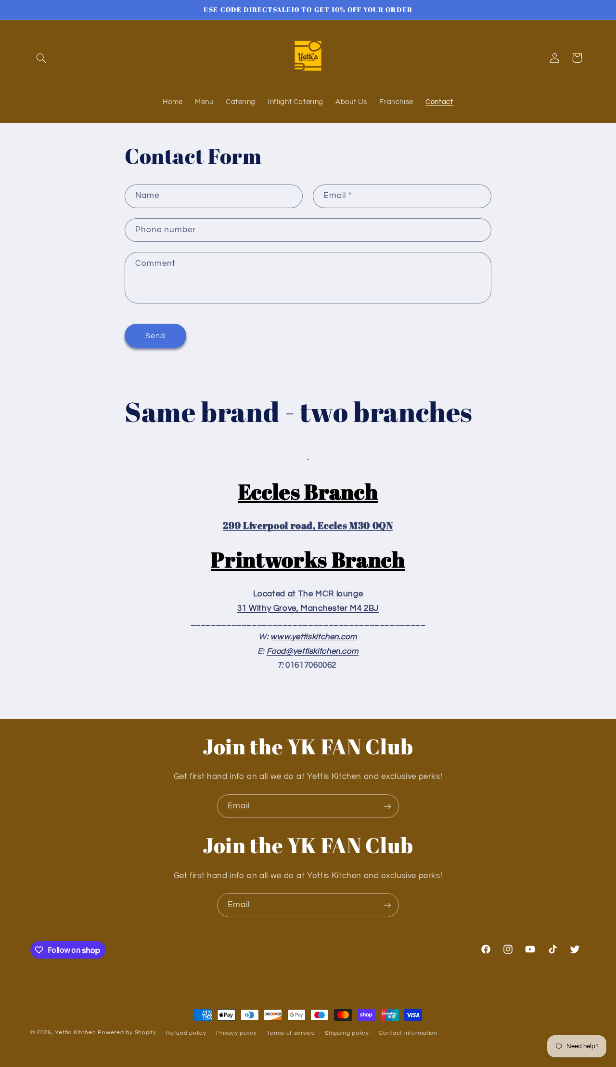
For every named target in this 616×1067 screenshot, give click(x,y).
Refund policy (186, 1033)
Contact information (408, 1033)
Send (155, 336)
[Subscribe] (387, 806)
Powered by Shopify (127, 1032)
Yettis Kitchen (75, 1032)
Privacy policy (236, 1033)
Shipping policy (347, 1033)
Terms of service (291, 1033)
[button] (41, 58)
